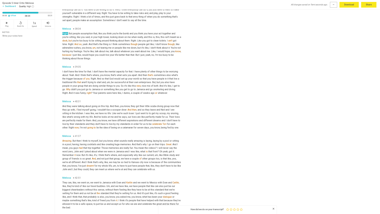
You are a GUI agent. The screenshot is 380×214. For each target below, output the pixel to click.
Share (369, 4)
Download (349, 4)
